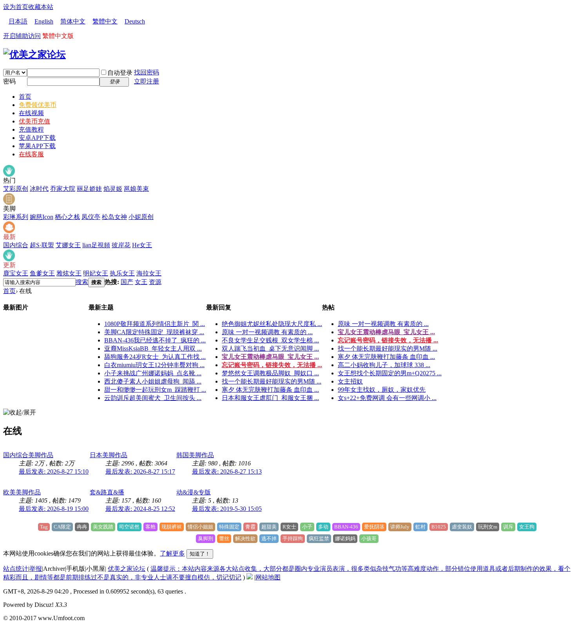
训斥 (508, 527)
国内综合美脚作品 (28, 455)
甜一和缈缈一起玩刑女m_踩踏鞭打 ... (155, 389)
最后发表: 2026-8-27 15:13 (227, 471)
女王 (141, 282)
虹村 (420, 527)
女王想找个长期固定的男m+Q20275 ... (390, 373)
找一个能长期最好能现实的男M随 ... (271, 381)
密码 (9, 81)
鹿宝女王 (15, 273)
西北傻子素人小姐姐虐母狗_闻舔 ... (152, 381)
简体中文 (72, 21)
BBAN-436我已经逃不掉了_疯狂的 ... (155, 340)
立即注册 (146, 81)
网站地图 (268, 577)
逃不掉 (269, 538)
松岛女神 (114, 217)
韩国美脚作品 (195, 455)
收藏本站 (40, 7)
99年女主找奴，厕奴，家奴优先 (382, 389)
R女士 (289, 527)
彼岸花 (121, 245)
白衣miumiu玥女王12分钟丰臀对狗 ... (154, 365)
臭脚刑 (205, 538)
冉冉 (82, 527)
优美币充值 (34, 121)
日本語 (18, 21)
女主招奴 (350, 381)
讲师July (399, 527)
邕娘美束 (136, 188)
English (43, 21)
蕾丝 (224, 538)
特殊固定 (229, 527)
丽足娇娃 (89, 188)
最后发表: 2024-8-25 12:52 (140, 508)
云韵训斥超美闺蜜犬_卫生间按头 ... (152, 398)
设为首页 (15, 7)
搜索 (82, 282)
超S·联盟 (42, 245)
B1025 (438, 527)
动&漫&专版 (193, 492)
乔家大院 (62, 188)
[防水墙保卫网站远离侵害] (249, 577)
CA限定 (62, 527)
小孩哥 (369, 538)
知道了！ (200, 554)
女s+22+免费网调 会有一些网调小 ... (387, 398)
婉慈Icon (41, 217)
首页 (25, 96)
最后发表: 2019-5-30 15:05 (227, 508)
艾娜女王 (68, 245)
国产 (127, 282)
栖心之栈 (67, 217)
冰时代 (39, 188)
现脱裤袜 (171, 527)
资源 (155, 282)
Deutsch (135, 21)
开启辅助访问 (22, 36)
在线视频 (31, 113)
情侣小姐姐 (200, 527)
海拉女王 (148, 273)
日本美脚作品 (108, 455)
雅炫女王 (69, 273)
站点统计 (15, 568)
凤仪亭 (91, 217)
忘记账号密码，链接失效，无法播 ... (272, 365)
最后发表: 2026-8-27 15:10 (54, 471)
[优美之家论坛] (34, 54)
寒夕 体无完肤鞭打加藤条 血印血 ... (270, 389)
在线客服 (31, 154)
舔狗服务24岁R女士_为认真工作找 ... (155, 356)
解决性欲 (245, 538)
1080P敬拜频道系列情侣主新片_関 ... (154, 323)
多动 (323, 527)
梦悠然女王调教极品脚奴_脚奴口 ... (270, 373)
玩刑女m (487, 527)
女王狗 (526, 527)
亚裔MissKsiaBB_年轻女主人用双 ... (153, 348)
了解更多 (172, 553)
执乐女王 (122, 273)
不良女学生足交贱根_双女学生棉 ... (270, 340)
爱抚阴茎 (374, 527)
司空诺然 (129, 527)
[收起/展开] (19, 413)
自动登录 (119, 72)
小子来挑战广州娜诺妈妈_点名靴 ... (152, 373)
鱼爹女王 (42, 273)
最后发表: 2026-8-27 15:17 (140, 471)
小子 (307, 527)
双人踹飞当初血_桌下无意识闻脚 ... (270, 348)
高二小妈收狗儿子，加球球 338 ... (384, 365)
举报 (35, 568)
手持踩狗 (293, 538)
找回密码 (146, 72)
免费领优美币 (37, 104)
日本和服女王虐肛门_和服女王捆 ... (270, 398)
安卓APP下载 (37, 137)
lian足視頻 (96, 245)
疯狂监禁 (319, 538)
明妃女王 (95, 273)
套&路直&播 (107, 492)
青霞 (250, 527)
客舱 (150, 527)
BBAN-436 (346, 527)
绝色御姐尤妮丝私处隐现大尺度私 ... (272, 323)
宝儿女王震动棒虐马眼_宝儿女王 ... (270, 356)
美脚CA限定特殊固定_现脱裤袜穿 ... (154, 332)
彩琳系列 (15, 217)
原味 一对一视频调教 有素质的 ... (267, 332)
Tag (44, 527)
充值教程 (31, 129)
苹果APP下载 (37, 146)
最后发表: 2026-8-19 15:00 (54, 508)
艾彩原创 (15, 188)
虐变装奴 (462, 527)
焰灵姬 (112, 188)
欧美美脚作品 (22, 492)
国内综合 (15, 245)
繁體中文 (105, 21)
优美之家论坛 (126, 568)
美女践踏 (103, 527)
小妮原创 (141, 217)
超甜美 (269, 527)
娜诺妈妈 (345, 538)
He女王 (142, 245)
